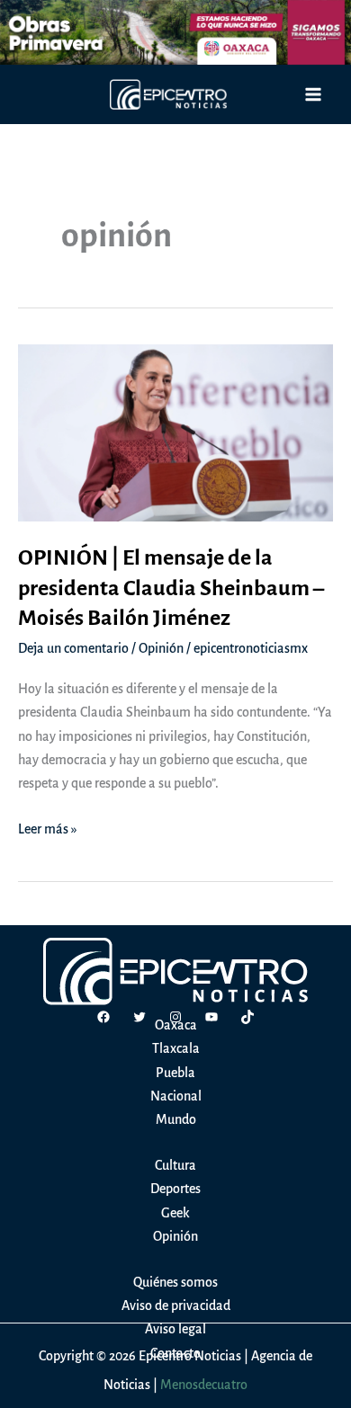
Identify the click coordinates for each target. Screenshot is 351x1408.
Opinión (161, 648)
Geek (175, 1213)
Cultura (175, 1165)
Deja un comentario (73, 648)
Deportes (175, 1188)
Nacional (176, 1096)
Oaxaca (176, 1025)
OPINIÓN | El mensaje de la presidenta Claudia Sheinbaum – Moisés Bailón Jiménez (171, 588)
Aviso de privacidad (176, 1305)
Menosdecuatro (204, 1384)
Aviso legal (175, 1329)
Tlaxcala (176, 1048)
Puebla (175, 1072)
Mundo (176, 1119)
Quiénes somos (175, 1282)
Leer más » (47, 831)
